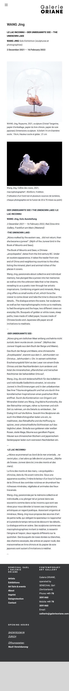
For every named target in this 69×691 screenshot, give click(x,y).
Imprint (12, 594)
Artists (11, 578)
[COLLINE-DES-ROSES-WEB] (34, 142)
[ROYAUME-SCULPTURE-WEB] (34, 62)
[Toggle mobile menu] (6, 5)
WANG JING (13, 41)
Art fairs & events (17, 586)
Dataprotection (16, 598)
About (11, 590)
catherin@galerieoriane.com (54, 613)
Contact (12, 602)
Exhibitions (14, 582)
